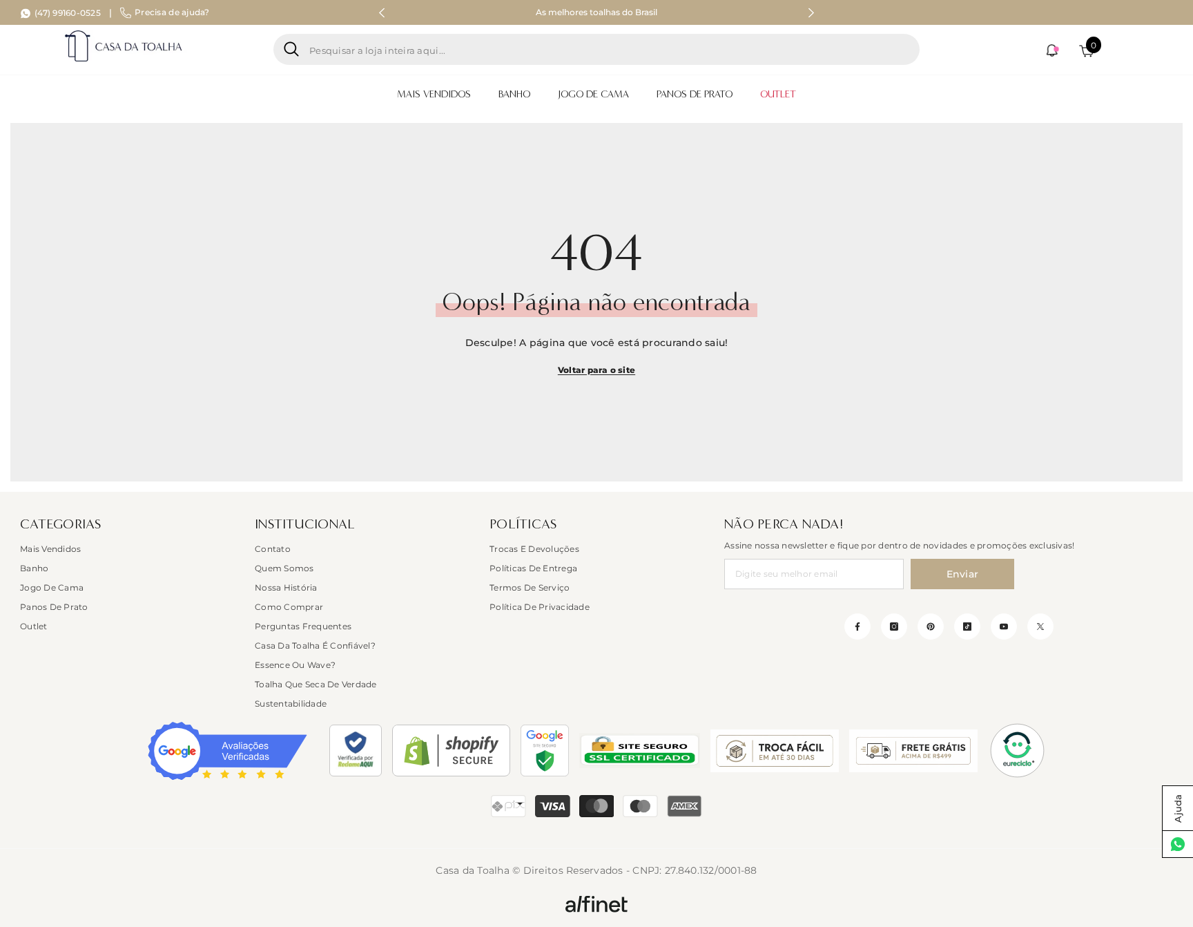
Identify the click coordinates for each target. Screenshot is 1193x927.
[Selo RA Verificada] (356, 750)
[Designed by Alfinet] (596, 903)
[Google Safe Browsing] (545, 750)
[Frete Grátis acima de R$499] (913, 750)
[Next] (811, 13)
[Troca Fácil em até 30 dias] (774, 750)
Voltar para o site (596, 370)
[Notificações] (1051, 50)
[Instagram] (894, 626)
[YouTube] (1004, 626)
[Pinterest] (931, 626)
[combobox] (609, 49)
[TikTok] (967, 626)
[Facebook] (857, 626)
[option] (597, 12)
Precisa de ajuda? (172, 12)
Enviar (963, 574)
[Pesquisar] (596, 49)
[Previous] (382, 13)
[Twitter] (1040, 626)
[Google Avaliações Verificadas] (227, 750)
